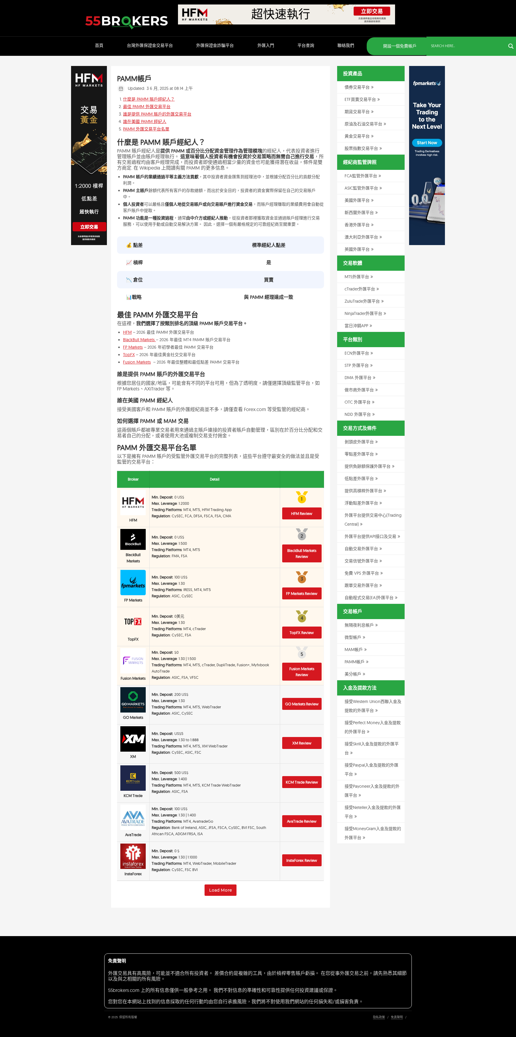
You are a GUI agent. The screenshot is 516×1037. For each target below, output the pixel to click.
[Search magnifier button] (511, 46)
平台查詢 (305, 45)
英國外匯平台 (357, 249)
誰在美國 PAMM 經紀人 (144, 121)
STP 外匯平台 (357, 365)
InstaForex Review (301, 860)
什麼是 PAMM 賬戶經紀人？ (149, 99)
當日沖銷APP (356, 325)
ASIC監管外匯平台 (361, 188)
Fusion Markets (137, 362)
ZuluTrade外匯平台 (362, 301)
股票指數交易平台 (361, 148)
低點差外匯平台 (359, 478)
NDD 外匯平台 (358, 414)
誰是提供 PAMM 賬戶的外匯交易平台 (157, 114)
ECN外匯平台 (357, 353)
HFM (127, 332)
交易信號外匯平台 (361, 561)
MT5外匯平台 (357, 276)
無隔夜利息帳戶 (359, 625)
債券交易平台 (357, 87)
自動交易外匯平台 (361, 548)
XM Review (301, 743)
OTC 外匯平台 (358, 402)
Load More (220, 890)
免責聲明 (397, 1017)
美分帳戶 (353, 674)
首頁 (99, 45)
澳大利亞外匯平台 (361, 237)
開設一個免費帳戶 (399, 46)
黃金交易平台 (357, 136)
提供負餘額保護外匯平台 (368, 466)
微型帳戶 (353, 637)
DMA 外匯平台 (358, 377)
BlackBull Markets (139, 339)
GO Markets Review (302, 703)
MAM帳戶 (354, 649)
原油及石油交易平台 (363, 124)
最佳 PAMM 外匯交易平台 (147, 106)
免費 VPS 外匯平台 (362, 573)
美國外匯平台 (357, 200)
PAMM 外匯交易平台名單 (146, 129)
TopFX (129, 354)
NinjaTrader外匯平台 (363, 313)
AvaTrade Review (302, 821)
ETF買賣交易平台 (360, 99)
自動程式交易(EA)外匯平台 (369, 597)
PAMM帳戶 (355, 661)
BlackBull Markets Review (301, 553)
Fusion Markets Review (301, 671)
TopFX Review (302, 632)
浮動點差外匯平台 (361, 503)
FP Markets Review (301, 593)
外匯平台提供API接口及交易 (370, 536)
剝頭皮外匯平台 (359, 441)
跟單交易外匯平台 (361, 585)
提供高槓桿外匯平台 (363, 490)
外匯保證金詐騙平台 (215, 45)
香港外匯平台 (357, 224)
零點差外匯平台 (359, 454)
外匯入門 (265, 45)
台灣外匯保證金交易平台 (150, 45)
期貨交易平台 (357, 111)
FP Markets (133, 347)
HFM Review (301, 513)
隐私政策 (379, 1017)
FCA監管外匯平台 (361, 176)
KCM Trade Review (302, 782)
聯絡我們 (345, 45)
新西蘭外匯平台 (359, 212)
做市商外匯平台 (359, 390)
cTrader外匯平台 (360, 289)
